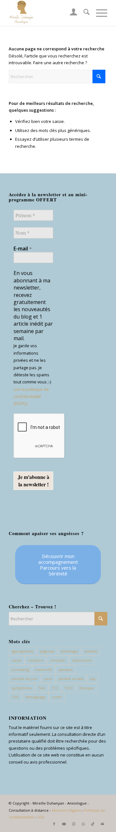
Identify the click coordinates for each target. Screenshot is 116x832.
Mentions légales (66, 810)
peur (48, 678)
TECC (68, 687)
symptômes (22, 687)
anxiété (90, 651)
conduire (36, 660)
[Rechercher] (83, 13)
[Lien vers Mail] (102, 824)
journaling (20, 669)
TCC (55, 687)
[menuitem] (70, 13)
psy (93, 678)
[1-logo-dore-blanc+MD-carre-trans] (48, 13)
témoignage (35, 697)
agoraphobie (23, 651)
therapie (86, 687)
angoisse (47, 651)
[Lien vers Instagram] (73, 824)
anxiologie (69, 651)
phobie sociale (71, 678)
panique (66, 669)
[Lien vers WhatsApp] (83, 824)
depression (82, 660)
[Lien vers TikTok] (93, 824)
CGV (40, 817)
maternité (44, 669)
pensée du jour (25, 678)
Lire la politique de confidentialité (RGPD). (31, 396)
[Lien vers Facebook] (54, 824)
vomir (57, 697)
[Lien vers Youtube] (64, 824)
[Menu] (98, 13)
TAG (41, 687)
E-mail (23, 248)
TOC (15, 697)
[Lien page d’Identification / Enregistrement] (70, 13)
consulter (58, 660)
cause (17, 660)
